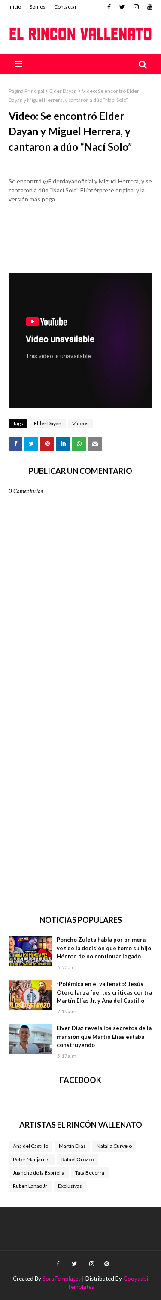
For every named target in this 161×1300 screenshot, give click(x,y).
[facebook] (109, 7)
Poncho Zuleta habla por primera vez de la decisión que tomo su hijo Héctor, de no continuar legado (104, 948)
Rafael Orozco (77, 1159)
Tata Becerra (89, 1172)
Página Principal (26, 91)
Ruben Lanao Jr (30, 1186)
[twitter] (122, 7)
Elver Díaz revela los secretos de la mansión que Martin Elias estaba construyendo (104, 1036)
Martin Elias (72, 1146)
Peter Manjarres (32, 1159)
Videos (80, 423)
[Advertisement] (80, 238)
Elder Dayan (63, 91)
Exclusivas (70, 1186)
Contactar (65, 6)
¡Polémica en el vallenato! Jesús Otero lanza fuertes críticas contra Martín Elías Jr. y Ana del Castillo (104, 992)
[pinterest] (105, 1264)
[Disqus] (80, 794)
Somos (38, 6)
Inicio (15, 6)
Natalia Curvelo (114, 1146)
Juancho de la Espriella (38, 1172)
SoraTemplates (62, 1278)
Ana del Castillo (30, 1146)
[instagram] (136, 7)
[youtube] (148, 7)
